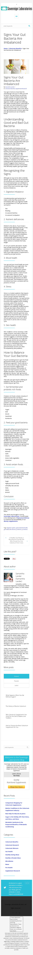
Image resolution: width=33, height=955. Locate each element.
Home (6, 48)
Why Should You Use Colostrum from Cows (16, 542)
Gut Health (9, 851)
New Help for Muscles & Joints (15, 814)
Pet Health (8, 867)
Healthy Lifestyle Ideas (13, 858)
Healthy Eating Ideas (12, 855)
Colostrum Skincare (11, 848)
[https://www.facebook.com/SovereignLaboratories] (13, 912)
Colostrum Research (12, 845)
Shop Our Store (16, 787)
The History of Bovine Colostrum (16, 706)
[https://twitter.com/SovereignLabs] (16, 912)
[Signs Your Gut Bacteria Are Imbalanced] (16, 66)
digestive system (11, 528)
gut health (6, 529)
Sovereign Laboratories (11, 516)
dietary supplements (11, 521)
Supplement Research (21, 88)
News (7, 864)
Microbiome (12, 529)
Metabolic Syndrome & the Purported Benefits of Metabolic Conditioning (16, 824)
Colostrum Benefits (15, 48)
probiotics (25, 529)
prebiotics (19, 529)
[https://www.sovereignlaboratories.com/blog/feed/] (19, 912)
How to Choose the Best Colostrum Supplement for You (17, 726)
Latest (16, 685)
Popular (16, 681)
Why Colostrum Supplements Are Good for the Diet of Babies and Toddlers (16, 716)
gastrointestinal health (21, 528)
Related (16, 676)
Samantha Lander (9, 87)
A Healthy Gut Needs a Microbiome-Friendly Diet (16, 538)
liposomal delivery (23, 518)
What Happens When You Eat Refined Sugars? (15, 696)
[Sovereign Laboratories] (16, 9)
